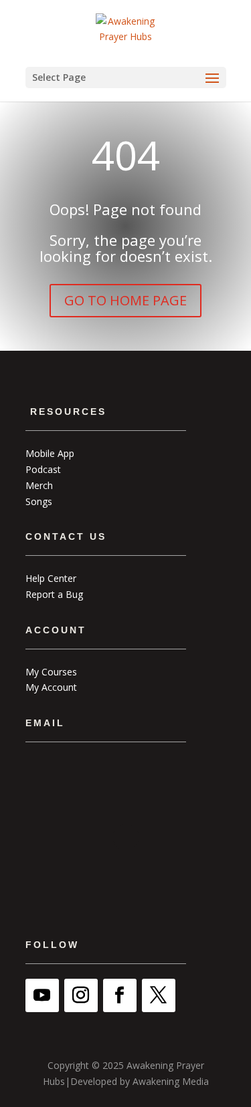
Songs (38, 501)
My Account (51, 687)
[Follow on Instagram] (81, 995)
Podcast (43, 469)
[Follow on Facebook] (120, 995)
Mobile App (49, 453)
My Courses (51, 671)
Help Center (50, 578)
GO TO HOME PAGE (125, 300)
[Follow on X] (158, 995)
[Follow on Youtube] (42, 995)
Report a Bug (54, 594)
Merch (39, 485)
